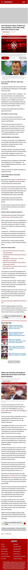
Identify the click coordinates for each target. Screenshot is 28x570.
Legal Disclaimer (5, 556)
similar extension (5, 217)
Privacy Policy (16, 551)
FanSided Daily (17, 549)
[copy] (9, 34)
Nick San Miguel (6, 381)
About (2, 544)
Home (2, 533)
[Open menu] (2, 2)
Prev (5, 58)
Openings (15, 544)
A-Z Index (3, 558)
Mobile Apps (4, 549)
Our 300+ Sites (17, 546)
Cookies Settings (17, 558)
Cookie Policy (16, 554)
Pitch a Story (4, 551)
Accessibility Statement (19, 556)
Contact (3, 546)
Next (23, 58)
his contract (9, 188)
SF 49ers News (8, 533)
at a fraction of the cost (14, 475)
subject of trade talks (16, 179)
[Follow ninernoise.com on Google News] (25, 317)
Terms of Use (4, 554)
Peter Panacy (6, 31)
